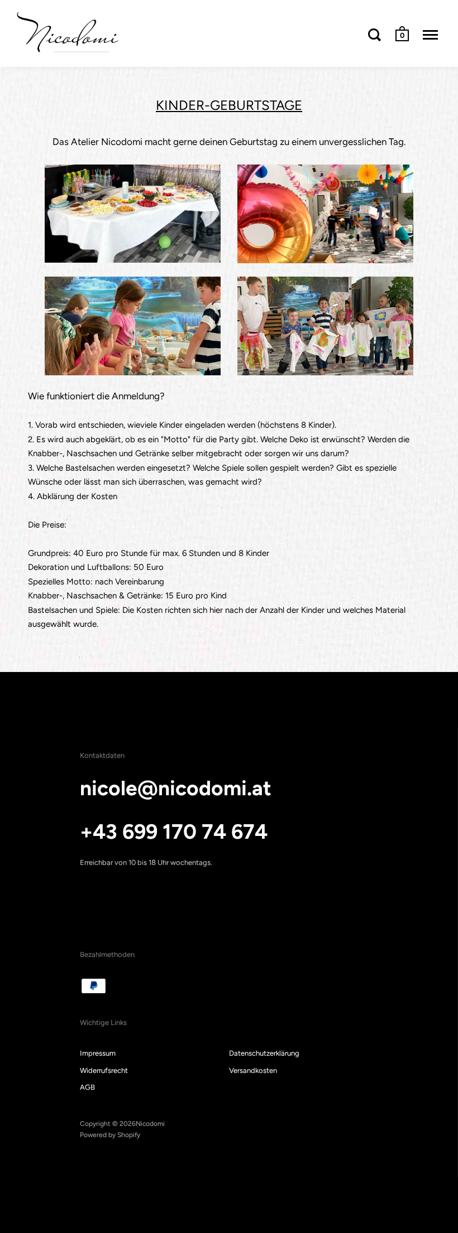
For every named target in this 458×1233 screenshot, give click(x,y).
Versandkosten (253, 1070)
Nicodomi (150, 1124)
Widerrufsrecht (104, 1070)
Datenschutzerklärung (264, 1053)
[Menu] (430, 34)
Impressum (98, 1053)
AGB (87, 1087)
